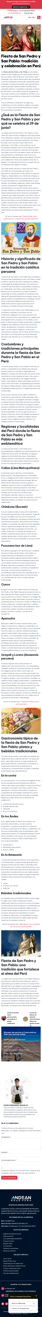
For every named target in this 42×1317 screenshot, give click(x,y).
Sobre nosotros (8, 1236)
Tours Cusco (8, 1046)
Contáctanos (7, 1246)
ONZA (30, 1313)
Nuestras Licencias (9, 1251)
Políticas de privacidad (10, 1271)
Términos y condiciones (10, 1248)
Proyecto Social (8, 1241)
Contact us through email (20, 1308)
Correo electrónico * (9, 1160)
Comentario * (6, 1137)
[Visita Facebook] (2, 1303)
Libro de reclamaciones (11, 1273)
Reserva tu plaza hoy (20, 7)
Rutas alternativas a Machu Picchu (16, 1050)
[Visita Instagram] (6, 1303)
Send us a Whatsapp (18, 1303)
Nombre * (4, 1152)
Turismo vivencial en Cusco (13, 1053)
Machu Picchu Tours (11, 1043)
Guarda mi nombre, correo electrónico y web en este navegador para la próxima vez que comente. (20, 1171)
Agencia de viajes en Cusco (12, 1234)
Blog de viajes (28, 13)
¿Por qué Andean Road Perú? (12, 1239)
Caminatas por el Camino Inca (14, 1039)
